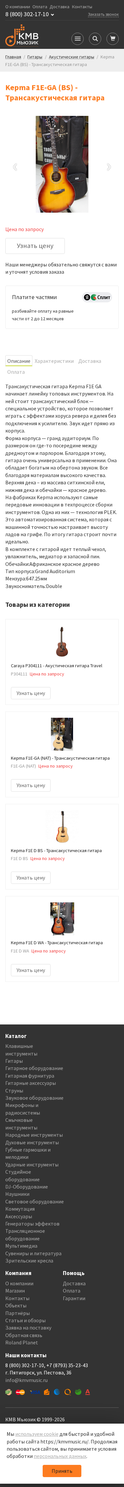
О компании (17, 7)
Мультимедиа (21, 1245)
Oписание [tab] (18, 361)
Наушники (17, 1194)
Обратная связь (23, 1335)
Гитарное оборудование (34, 1068)
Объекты (15, 1305)
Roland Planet (21, 1342)
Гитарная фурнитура (29, 1075)
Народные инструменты (34, 1134)
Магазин (15, 1290)
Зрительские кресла (29, 1260)
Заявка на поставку (28, 1327)
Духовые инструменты (32, 1142)
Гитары (14, 1060)
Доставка (59, 7)
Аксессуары (18, 1216)
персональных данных (60, 1456)
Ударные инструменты (32, 1164)
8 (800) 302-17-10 (27, 14)
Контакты (82, 7)
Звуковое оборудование (34, 1097)
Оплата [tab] (16, 371)
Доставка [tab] (89, 361)
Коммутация (20, 1208)
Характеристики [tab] (54, 361)
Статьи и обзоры (25, 1320)
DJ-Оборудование (26, 1186)
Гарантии (74, 1298)
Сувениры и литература (33, 1253)
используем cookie (37, 1434)
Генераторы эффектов (32, 1223)
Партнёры (17, 1313)
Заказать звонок (103, 14)
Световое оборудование (34, 1201)
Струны (14, 1090)
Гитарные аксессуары (30, 1083)
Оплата (39, 7)
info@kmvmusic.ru (26, 1380)
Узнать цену (35, 245)
